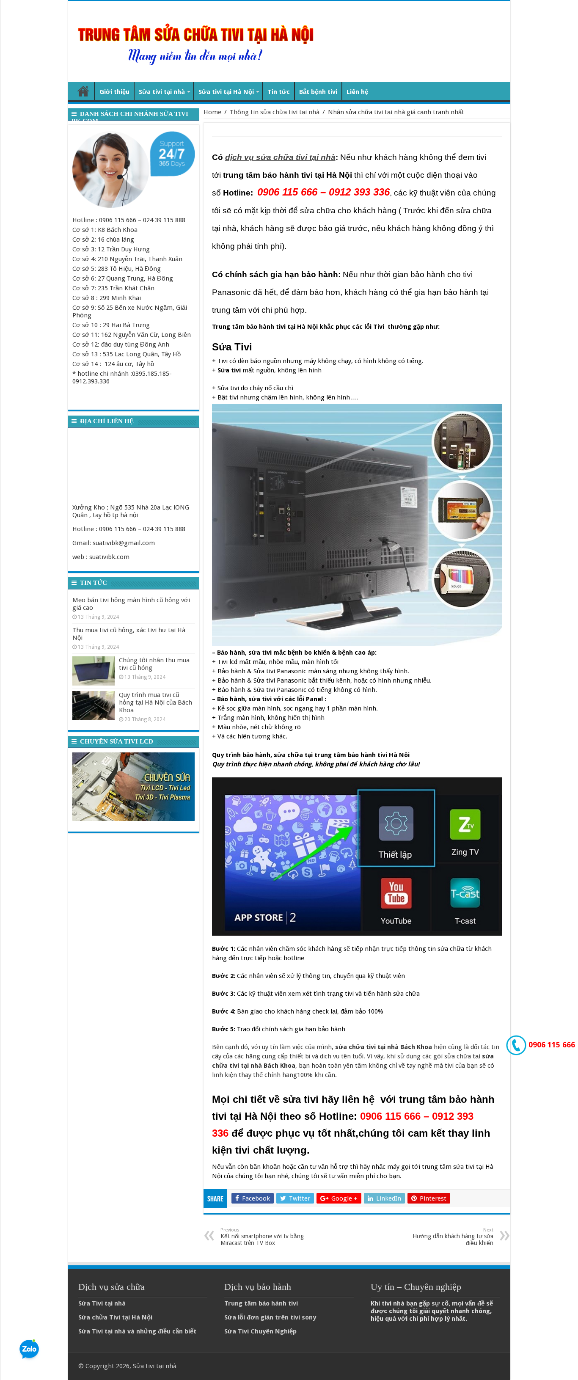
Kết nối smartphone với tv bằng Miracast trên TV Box (262, 1236)
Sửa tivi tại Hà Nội (226, 92)
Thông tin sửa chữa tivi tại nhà (274, 112)
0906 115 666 (550, 1044)
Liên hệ (357, 92)
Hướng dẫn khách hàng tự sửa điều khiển (453, 1236)
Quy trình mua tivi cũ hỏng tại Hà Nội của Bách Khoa (155, 702)
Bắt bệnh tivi (318, 92)
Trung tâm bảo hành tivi (261, 1303)
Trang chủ (83, 91)
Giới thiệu (114, 92)
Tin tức (278, 92)
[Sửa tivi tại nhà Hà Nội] (197, 40)
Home (212, 112)
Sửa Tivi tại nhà (102, 1303)
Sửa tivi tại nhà (162, 92)
